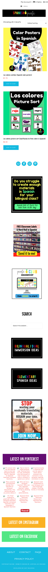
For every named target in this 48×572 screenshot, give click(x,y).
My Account (26, 2)
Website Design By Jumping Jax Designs (30, 564)
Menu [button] (26, 6)
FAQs (38, 552)
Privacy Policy (24, 559)
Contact (25, 552)
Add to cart (11, 83)
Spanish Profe (24, 13)
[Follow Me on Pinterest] (25, 511)
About (11, 552)
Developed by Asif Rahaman (24, 568)
